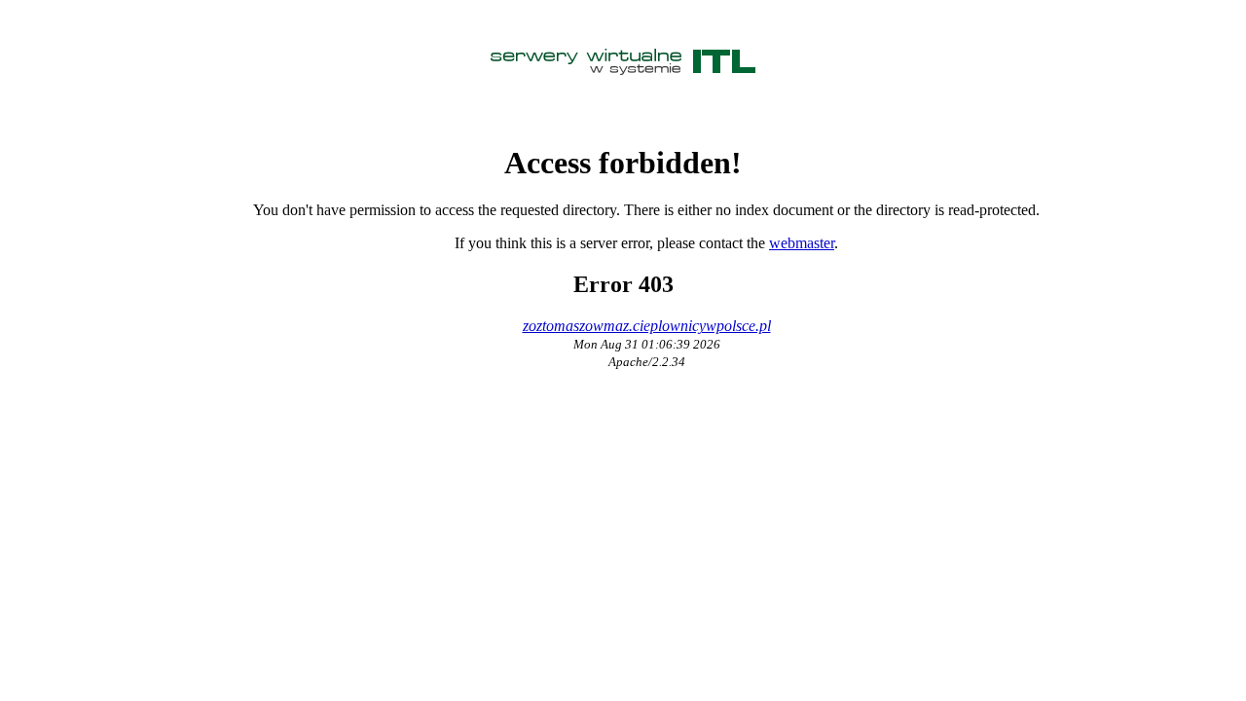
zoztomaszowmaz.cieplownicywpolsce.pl (647, 325)
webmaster (801, 243)
